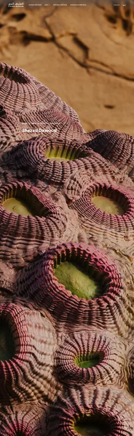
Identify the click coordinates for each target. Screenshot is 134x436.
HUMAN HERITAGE (35, 5)
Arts (46, 5)
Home (25, 123)
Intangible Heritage (78, 5)
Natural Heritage (60, 5)
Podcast (117, 5)
